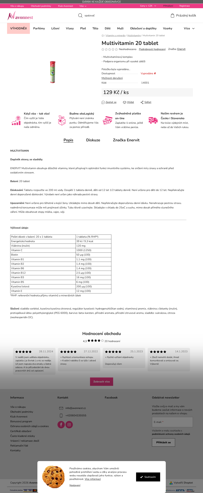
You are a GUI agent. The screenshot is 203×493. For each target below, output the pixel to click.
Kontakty (15, 450)
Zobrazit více (101, 381)
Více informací (93, 479)
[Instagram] (69, 424)
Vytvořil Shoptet (183, 482)
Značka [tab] (126, 140)
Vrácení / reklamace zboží (24, 441)
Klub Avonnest (65, 6)
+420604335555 (75, 415)
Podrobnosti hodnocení (152, 49)
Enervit (181, 49)
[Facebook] (61, 424)
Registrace (184, 5)
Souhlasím (150, 477)
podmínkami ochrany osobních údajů (171, 434)
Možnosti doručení (112, 78)
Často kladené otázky (22, 436)
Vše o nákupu (17, 6)
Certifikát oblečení (20, 431)
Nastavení (74, 485)
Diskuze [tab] (93, 140)
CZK (150, 5)
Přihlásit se (163, 442)
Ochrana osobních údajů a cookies (29, 426)
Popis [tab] (68, 140)
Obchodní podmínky (41, 6)
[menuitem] (18, 28)
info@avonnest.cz (75, 408)
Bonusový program (21, 421)
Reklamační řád (19, 445)
